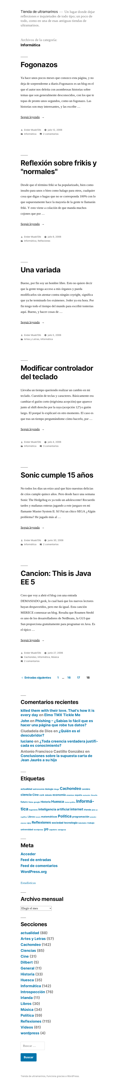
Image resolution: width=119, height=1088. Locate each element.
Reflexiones (44, 240)
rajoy (29, 823)
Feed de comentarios (39, 865)
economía (59, 794)
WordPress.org (34, 871)
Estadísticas (28, 883)
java (93, 810)
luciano (27, 741)
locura (38, 817)
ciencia (26, 794)
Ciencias (28, 950)
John (25, 721)
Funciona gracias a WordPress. (63, 1076)
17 (78, 677)
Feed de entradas (36, 860)
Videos (27, 1027)
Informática (30, 134)
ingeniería (33, 810)
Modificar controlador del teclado (57, 372)
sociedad (57, 822)
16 (69, 677)
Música (55, 657)
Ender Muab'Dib (32, 129)
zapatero (53, 830)
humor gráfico (70, 802)
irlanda (87, 809)
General (27, 968)
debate (48, 795)
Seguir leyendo (33, 117)
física (30, 802)
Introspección (33, 992)
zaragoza (62, 830)
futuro (24, 801)
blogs (56, 789)
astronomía (38, 789)
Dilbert (27, 962)
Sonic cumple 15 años (57, 475)
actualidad (26, 789)
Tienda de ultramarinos (39, 11)
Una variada (41, 269)
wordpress (38, 830)
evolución (86, 795)
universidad (27, 829)
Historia (46, 801)
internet (76, 809)
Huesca (57, 801)
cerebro (86, 789)
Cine (35, 794)
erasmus (70, 795)
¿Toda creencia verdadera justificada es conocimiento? (59, 743)
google (37, 802)
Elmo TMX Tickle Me (62, 715)
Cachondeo (30, 657)
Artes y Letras (31, 339)
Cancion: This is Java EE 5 (56, 577)
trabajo (90, 823)
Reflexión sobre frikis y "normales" (59, 167)
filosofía (94, 795)
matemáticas (49, 816)
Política (65, 816)
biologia (49, 789)
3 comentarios (50, 446)
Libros (31, 816)
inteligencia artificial (54, 809)
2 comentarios (50, 134)
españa (78, 795)
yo (46, 829)
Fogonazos (39, 64)
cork (41, 795)
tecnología (70, 822)
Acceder (28, 854)
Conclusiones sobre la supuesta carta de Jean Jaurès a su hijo (56, 758)
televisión (82, 823)
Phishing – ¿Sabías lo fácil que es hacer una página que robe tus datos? (57, 723)
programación (80, 816)
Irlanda (27, 997)
